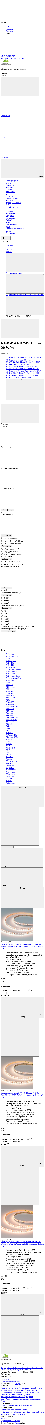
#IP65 (8, 750)
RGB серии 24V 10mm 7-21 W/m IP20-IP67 (23, 371)
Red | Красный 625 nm (13, 538)
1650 (6, 619)
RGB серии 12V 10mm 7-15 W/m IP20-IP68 (23, 358)
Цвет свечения (7, 514)
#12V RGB (10, 667)
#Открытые (10, 774)
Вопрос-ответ (21, 1412)
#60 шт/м (9, 733)
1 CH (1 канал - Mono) (13, 562)
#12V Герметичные (13, 669)
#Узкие (9, 781)
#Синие (9, 778)
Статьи (12, 1412)
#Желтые (9, 763)
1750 (6, 624)
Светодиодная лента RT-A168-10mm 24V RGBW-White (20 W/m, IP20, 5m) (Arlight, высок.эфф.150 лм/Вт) (22, 946)
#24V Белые (11, 698)
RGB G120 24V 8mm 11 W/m (17, 364)
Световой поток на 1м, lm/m (12, 606)
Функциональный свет (17, 1392)
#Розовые (10, 776)
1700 (6, 622)
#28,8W (9, 700)
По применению (8, 489)
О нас (8, 27)
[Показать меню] (25, 262)
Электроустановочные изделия (18, 1399)
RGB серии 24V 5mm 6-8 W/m (18, 360)
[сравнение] (20, 1027)
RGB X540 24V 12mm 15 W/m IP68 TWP (22, 375)
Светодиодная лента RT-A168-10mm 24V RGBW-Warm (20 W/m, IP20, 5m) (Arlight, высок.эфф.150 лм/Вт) (22, 1244)
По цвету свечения (8, 447)
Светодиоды (11, 233)
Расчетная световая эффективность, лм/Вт (18, 627)
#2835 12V (10, 704)
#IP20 (8, 746)
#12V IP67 (10, 665)
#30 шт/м (9, 713)
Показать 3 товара (8, 631)
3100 (6, 598)
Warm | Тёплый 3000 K (14, 554)
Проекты (9, 31)
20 (5, 591)
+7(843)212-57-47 (22, 1368)
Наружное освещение (10, 217)
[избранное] (20, 1047)
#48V (8, 728)
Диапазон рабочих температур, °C (15, 629)
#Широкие (10, 783)
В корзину (30, 1016)
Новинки (9, 245)
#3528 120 (10, 715)
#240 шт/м (10, 680)
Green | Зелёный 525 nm (14, 541)
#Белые (9, 759)
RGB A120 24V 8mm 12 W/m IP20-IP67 (22, 366)
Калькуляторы (32, 1412)
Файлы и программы (16, 1414)
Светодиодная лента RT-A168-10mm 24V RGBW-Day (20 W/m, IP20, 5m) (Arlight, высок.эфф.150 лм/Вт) (22, 1095)
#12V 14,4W (11, 661)
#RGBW (9, 757)
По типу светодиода (9, 468)
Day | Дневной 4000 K (13, 552)
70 (5, 611)
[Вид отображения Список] (20, 836)
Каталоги (5, 1410)
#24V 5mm (10, 687)
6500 (6, 603)
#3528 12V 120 (12, 717)
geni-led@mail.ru (25, 1370)
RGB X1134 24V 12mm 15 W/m (18, 377)
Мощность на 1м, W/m (10, 567)
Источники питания (10, 186)
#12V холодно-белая (14, 678)
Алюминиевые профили (12, 199)
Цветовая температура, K (11, 593)
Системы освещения (10, 212)
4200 (6, 601)
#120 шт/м (10, 654)
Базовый (4, 426)
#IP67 (8, 752)
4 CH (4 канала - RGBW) (14, 565)
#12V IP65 (10, 663)
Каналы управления (9, 557)
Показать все (22, 787)
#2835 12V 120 (12, 706)
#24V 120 (9, 685)
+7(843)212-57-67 (36, 1368)
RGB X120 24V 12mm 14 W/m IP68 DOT (22, 373)
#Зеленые (10, 765)
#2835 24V (10, 709)
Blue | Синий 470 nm (13, 544)
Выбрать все (6, 535)
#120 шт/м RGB (12, 656)
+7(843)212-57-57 (8, 1368)
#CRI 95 (9, 741)
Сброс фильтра (7, 510)
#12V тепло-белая (13, 676)
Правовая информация (10, 1381)
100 (6, 613)
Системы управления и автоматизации (22, 1389)
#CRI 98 (9, 744)
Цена (4, 866)
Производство (11, 1405)
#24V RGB (10, 696)
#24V (8, 682)
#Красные (10, 768)
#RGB (8, 754)
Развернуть (25, 380)
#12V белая (10, 674)
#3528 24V (10, 722)
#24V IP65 (10, 691)
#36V (8, 726)
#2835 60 (9, 711)
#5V (7, 730)
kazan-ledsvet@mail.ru (9, 1370)
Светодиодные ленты (10, 1388)
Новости (9, 29)
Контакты (23, 58)
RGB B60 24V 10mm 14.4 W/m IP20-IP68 (22, 369)
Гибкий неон (9, 221)
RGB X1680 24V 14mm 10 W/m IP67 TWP (23, 362)
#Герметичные (12, 761)
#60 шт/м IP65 (11, 735)
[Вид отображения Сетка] (20, 816)
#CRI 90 (9, 739)
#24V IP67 (10, 693)
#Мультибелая (11, 770)
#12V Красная (11, 672)
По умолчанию (7, 847)
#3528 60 (9, 724)
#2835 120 (10, 702)
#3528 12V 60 (11, 720)
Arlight (17, 1384)
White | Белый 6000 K (13, 549)
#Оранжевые (11, 772)
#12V (8, 658)
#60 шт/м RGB (12, 737)
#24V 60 (9, 689)
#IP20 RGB (10, 748)
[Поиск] (20, 86)
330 (6, 616)
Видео (11, 1410)
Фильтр (22, 888)
